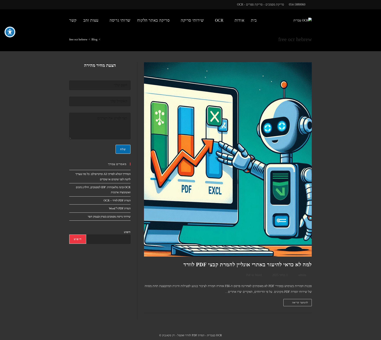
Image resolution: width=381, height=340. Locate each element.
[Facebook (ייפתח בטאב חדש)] (76, 4)
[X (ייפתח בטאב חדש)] (71, 4)
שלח (123, 149)
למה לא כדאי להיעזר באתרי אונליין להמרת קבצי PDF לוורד (247, 264)
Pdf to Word (254, 275)
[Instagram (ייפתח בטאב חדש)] (87, 4)
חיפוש (127, 232)
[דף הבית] (103, 39)
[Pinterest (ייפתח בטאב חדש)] (81, 4)
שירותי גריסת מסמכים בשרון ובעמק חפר (109, 216)
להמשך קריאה (295, 303)
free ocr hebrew (78, 39)
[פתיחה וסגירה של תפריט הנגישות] (10, 32)
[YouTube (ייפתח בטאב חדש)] (97, 4)
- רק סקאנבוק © (168, 335)
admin (302, 275)
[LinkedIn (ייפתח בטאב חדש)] (92, 4)
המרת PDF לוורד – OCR (117, 200)
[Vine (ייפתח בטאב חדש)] (101, 4)
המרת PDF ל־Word (120, 208)
